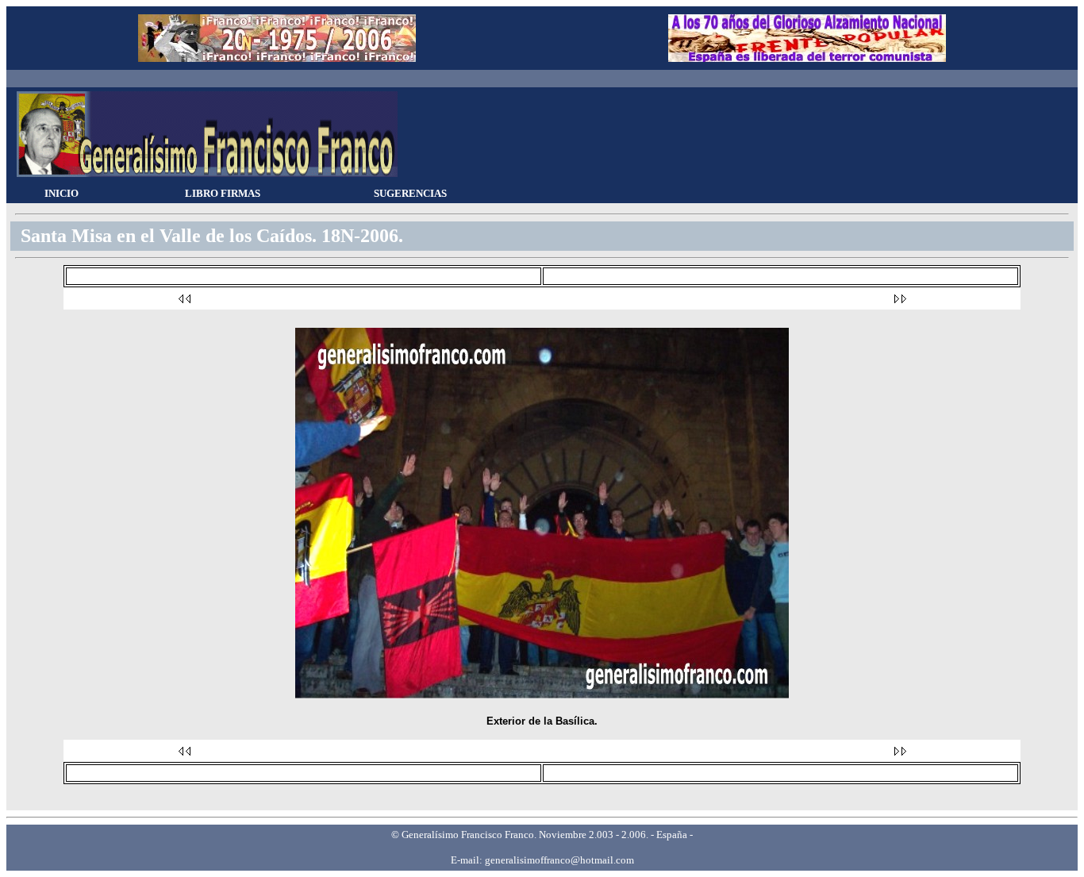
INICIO (61, 193)
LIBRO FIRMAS (222, 193)
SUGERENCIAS (410, 193)
